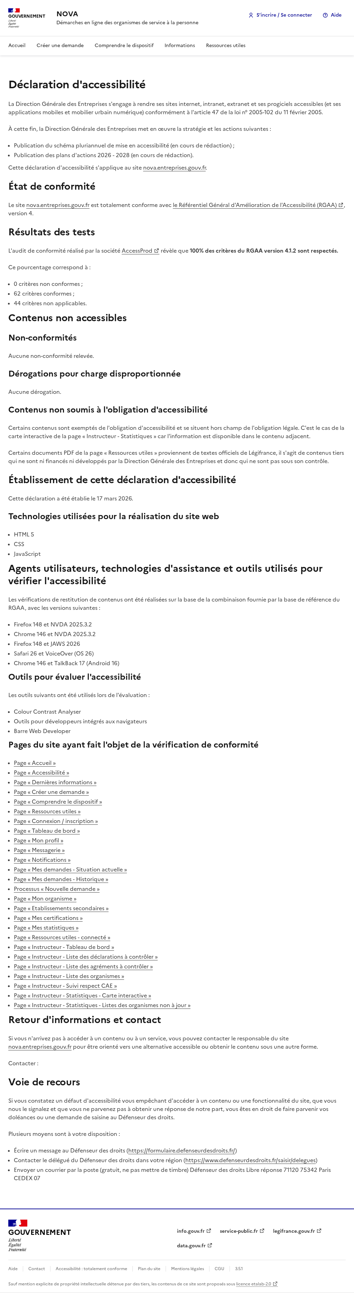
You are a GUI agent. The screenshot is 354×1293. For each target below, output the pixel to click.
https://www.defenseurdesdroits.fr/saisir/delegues (250, 1160)
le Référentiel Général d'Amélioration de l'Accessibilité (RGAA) (255, 205)
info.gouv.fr (191, 1231)
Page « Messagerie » (39, 850)
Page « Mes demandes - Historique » (61, 879)
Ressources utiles (225, 45)
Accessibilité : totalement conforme (91, 1269)
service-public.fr (239, 1231)
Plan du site (149, 1269)
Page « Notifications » (42, 860)
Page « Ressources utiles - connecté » (62, 937)
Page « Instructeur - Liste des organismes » (69, 976)
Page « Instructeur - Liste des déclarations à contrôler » (86, 956)
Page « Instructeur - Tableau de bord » (64, 947)
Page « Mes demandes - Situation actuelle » (70, 869)
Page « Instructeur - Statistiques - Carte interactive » (82, 995)
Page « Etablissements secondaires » (61, 908)
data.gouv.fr (191, 1245)
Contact (36, 1269)
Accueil (17, 45)
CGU (219, 1269)
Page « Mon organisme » (45, 898)
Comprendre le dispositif (124, 45)
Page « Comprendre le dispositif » (58, 801)
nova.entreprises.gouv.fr (174, 167)
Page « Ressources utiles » (47, 811)
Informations (180, 45)
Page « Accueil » (35, 763)
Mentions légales (187, 1269)
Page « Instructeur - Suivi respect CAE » (65, 986)
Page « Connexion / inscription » (56, 821)
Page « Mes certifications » (48, 918)
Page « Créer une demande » (51, 792)
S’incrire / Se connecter (284, 15)
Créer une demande (60, 45)
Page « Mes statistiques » (46, 927)
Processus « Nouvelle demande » (57, 889)
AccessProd (137, 250)
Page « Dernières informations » (55, 782)
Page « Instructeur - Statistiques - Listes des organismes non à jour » (102, 1005)
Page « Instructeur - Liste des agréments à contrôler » (83, 966)
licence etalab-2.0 (253, 1284)
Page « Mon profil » (38, 840)
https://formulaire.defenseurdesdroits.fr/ (181, 1150)
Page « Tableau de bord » (47, 830)
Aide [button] (336, 15)
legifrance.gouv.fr (294, 1231)
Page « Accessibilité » (41, 772)
